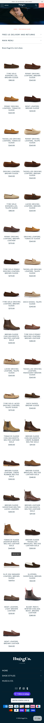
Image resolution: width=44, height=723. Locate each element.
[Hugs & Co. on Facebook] (20, 689)
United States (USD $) (20, 700)
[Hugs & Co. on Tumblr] (27, 689)
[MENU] (1, 5)
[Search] (36, 5)
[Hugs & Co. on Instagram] (23, 689)
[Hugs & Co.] (22, 5)
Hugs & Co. (24, 718)
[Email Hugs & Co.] (16, 689)
